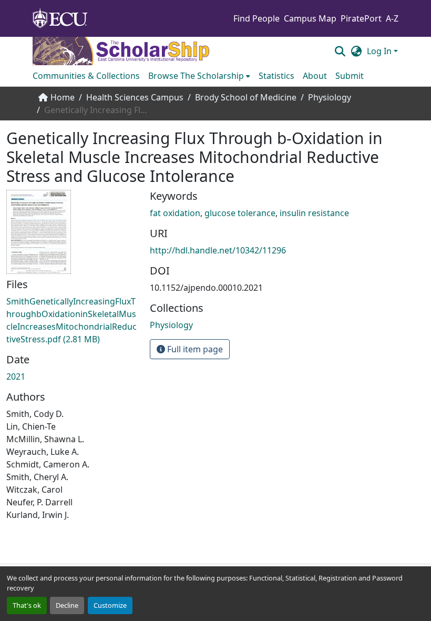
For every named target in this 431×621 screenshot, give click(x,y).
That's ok (27, 605)
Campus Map (310, 18)
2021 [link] (15, 376)
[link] (71, 320)
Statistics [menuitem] (276, 76)
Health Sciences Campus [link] (134, 97)
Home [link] (62, 97)
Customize (110, 605)
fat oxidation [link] (175, 213)
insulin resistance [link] (314, 213)
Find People (256, 18)
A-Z (392, 18)
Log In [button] (380, 51)
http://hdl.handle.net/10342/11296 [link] (218, 250)
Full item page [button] (194, 349)
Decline (67, 605)
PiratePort (361, 18)
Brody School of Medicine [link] (245, 97)
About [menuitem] (315, 76)
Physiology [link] (329, 97)
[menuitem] (199, 75)
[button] (339, 51)
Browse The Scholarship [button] (196, 76)
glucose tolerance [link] (239, 213)
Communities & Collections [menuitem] (86, 76)
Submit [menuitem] (349, 76)
